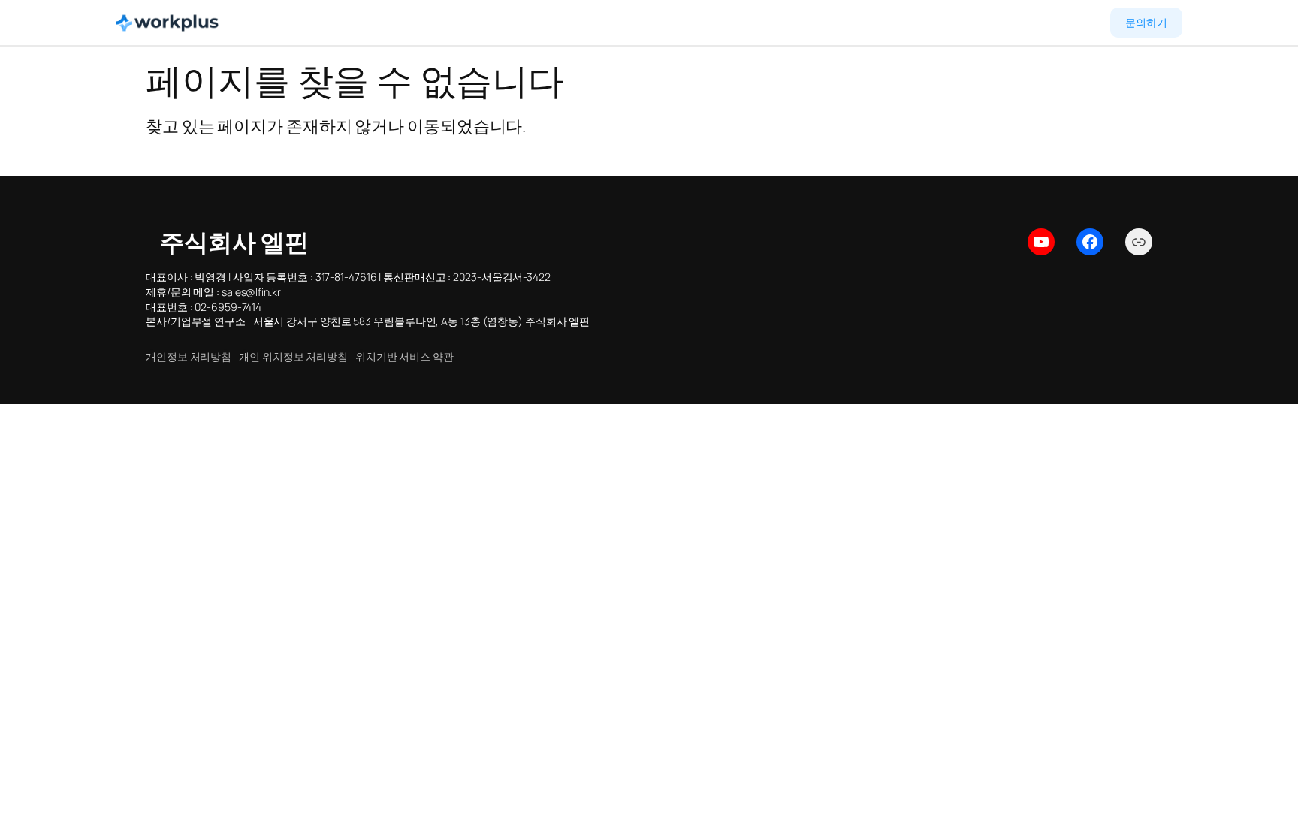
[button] (188, 356)
